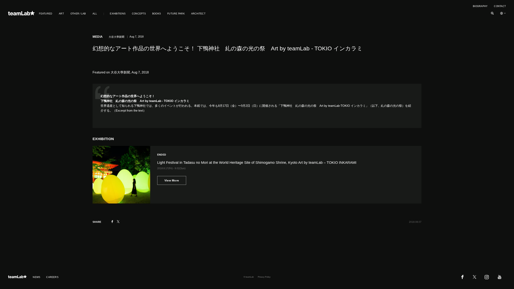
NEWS (36, 277)
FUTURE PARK (176, 13)
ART (61, 13)
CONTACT (500, 6)
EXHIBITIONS (117, 13)
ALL (95, 13)
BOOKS (156, 13)
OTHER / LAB (78, 13)
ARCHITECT (198, 13)
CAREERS (52, 277)
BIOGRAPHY (480, 6)
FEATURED (45, 13)
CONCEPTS (139, 13)
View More (171, 180)
